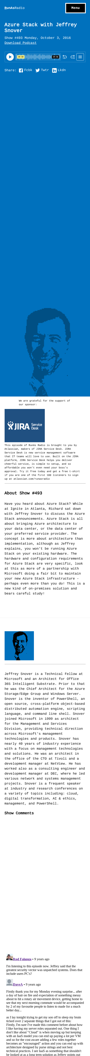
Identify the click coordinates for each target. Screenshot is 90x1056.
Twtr (45, 70)
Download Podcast (21, 43)
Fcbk (28, 70)
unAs (15, 8)
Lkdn (62, 70)
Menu (75, 8)
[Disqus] (45, 888)
